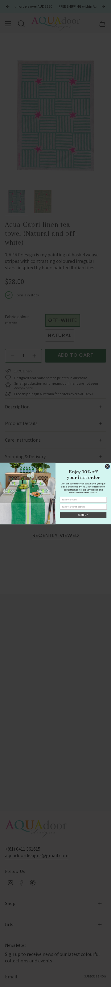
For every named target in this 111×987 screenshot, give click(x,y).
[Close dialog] (107, 466)
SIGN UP (83, 515)
